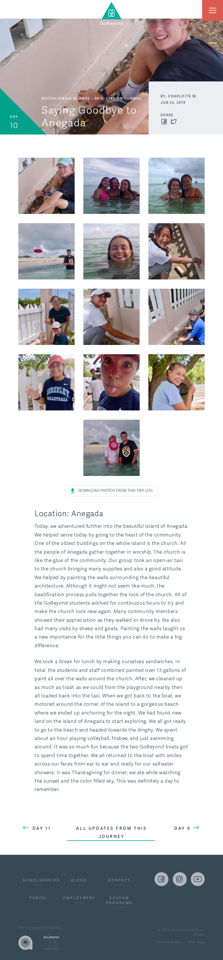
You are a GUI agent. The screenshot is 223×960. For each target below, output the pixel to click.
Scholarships (38, 880)
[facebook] (161, 879)
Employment (78, 898)
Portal (38, 898)
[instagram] (180, 879)
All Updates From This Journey (111, 832)
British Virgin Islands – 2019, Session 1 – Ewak (92, 99)
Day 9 (182, 828)
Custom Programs (119, 900)
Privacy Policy (169, 942)
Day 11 (42, 828)
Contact (119, 880)
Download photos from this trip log (115, 490)
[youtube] (198, 879)
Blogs (79, 880)
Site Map (196, 942)
